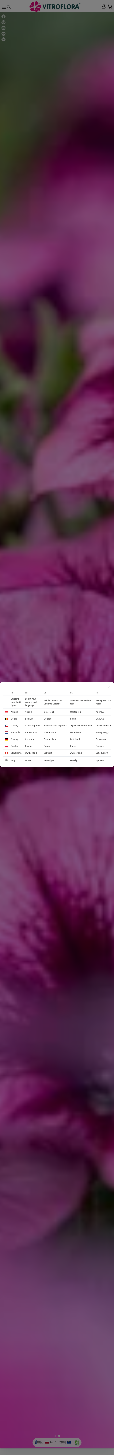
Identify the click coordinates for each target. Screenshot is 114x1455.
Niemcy (14, 739)
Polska (14, 746)
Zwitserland (76, 753)
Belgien (47, 718)
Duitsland (75, 739)
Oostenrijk (75, 712)
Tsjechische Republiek (81, 725)
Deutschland (50, 739)
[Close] (109, 687)
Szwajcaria (16, 753)
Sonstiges (49, 760)
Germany (29, 739)
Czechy (14, 725)
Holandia (15, 732)
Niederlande (50, 732)
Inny (13, 760)
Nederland (75, 732)
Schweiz (48, 753)
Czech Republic (32, 725)
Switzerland (31, 753)
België (73, 718)
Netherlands (31, 732)
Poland (28, 746)
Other (28, 760)
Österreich (49, 712)
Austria (14, 712)
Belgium (29, 718)
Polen (47, 746)
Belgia (14, 718)
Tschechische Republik (55, 725)
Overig (73, 760)
